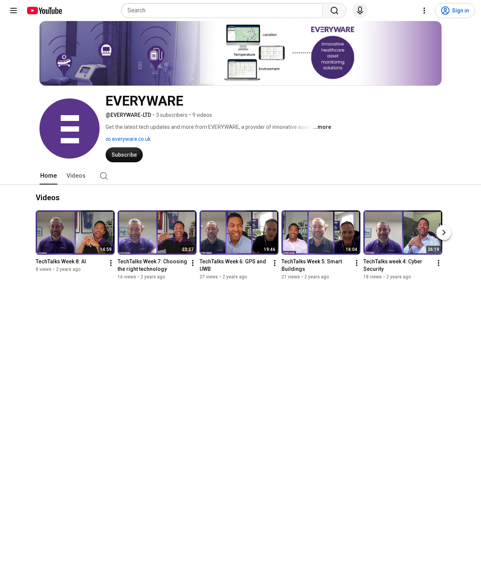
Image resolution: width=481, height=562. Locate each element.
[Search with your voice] (360, 10)
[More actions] (110, 263)
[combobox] (224, 10)
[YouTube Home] (44, 10)
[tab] (48, 176)
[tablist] (240, 176)
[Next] (443, 232)
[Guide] (13, 10)
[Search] (334, 10)
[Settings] (424, 10)
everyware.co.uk (131, 139)
